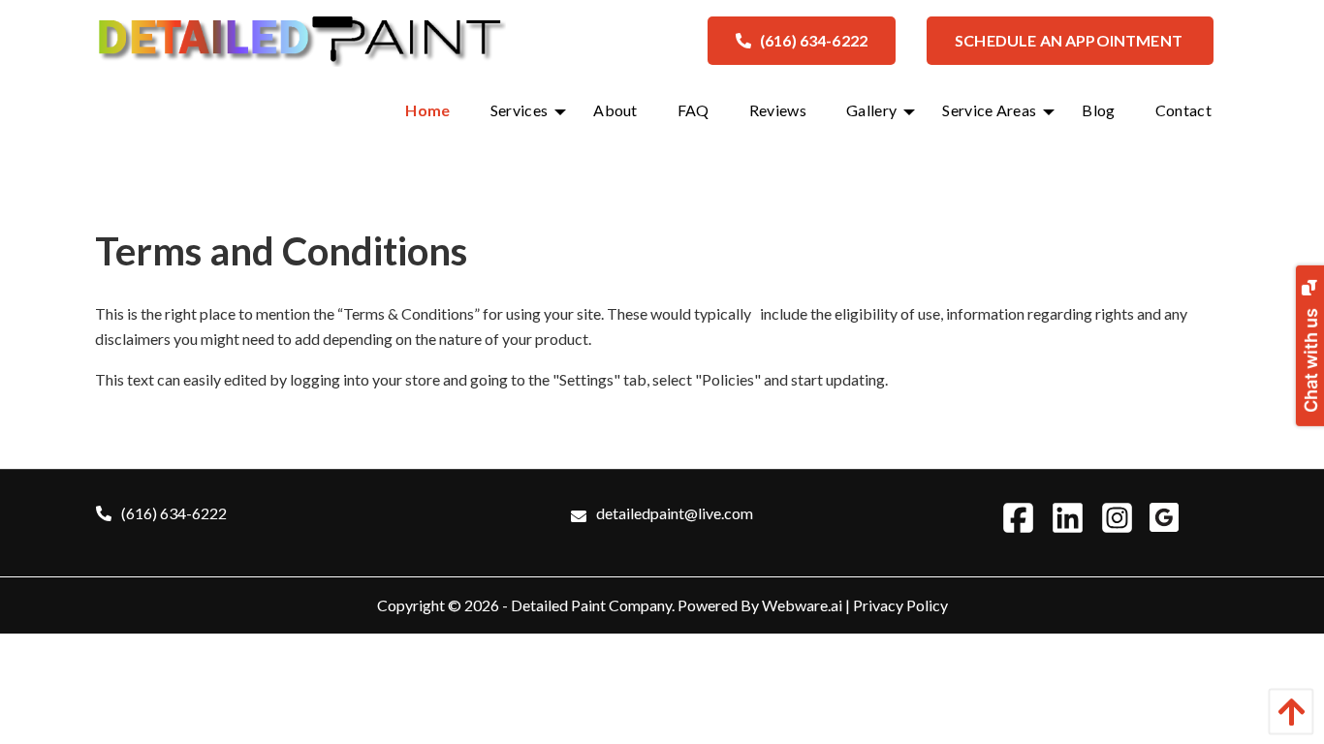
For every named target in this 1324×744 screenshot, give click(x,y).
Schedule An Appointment (1070, 40)
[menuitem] (427, 110)
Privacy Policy (900, 605)
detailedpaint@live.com (674, 513)
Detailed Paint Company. (593, 605)
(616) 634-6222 (813, 40)
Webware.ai (802, 605)
